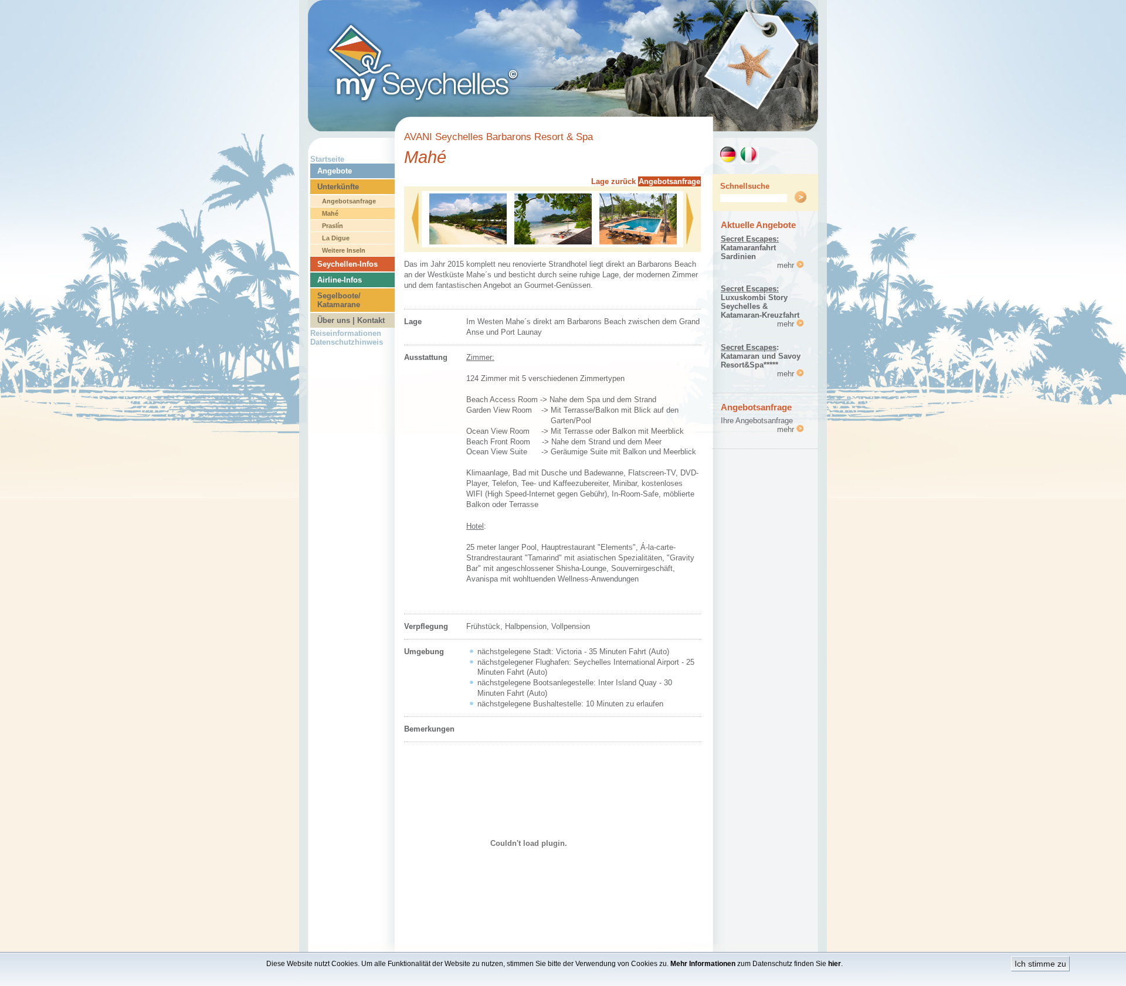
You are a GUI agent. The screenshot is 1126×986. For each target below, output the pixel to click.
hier (834, 964)
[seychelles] (563, 128)
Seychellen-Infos (347, 264)
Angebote (334, 170)
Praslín (332, 225)
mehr (786, 265)
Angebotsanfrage (349, 201)
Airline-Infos (339, 280)
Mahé (330, 213)
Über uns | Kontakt (351, 320)
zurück (623, 181)
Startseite (327, 159)
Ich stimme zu (1040, 963)
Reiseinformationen (345, 333)
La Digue (336, 238)
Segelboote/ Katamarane (339, 300)
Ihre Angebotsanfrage (757, 420)
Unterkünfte (338, 186)
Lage (600, 181)
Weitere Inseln (343, 250)
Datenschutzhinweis (346, 342)
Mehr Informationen (702, 964)
